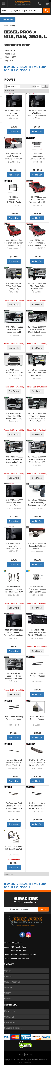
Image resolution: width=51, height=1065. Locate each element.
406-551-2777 (16, 942)
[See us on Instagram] (28, 935)
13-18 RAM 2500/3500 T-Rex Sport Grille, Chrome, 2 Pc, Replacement (37, 287)
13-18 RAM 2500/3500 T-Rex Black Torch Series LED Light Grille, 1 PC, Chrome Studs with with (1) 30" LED (14, 333)
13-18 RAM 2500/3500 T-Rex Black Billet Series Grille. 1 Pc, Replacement (14, 417)
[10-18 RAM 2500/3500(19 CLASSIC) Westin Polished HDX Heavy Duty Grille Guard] (13, 187)
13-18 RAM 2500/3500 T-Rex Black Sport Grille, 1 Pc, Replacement (14, 287)
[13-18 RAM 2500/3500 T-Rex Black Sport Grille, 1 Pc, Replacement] (13, 274)
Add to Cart (14, 131)
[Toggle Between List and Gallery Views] (45, 86)
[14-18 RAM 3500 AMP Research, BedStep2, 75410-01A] (37, 534)
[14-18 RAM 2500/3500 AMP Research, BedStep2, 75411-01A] (37, 491)
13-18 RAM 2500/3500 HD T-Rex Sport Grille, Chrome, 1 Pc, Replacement (37, 374)
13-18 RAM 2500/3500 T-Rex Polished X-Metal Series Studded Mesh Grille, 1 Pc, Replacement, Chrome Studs (37, 333)
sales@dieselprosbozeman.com (23, 954)
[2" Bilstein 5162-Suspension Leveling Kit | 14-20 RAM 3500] (37, 577)
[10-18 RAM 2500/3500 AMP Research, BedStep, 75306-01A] (13, 144)
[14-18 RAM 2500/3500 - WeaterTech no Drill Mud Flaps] (13, 491)
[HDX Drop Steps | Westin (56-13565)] (37, 664)
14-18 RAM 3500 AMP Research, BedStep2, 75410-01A (37, 546)
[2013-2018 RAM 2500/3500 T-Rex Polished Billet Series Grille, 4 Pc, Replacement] (13, 664)
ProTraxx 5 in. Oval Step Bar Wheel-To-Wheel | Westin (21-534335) (37, 807)
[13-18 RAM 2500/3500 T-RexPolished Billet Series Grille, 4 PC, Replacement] (37, 447)
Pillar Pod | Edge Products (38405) (37, 717)
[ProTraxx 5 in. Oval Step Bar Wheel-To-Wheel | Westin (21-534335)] (37, 794)
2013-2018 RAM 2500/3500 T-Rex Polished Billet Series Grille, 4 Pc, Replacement (14, 678)
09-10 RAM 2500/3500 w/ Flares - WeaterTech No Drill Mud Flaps (14, 114)
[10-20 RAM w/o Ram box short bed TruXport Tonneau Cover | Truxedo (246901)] (13, 231)
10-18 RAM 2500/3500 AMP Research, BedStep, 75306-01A (14, 156)
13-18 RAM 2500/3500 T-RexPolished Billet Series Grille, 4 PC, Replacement (37, 460)
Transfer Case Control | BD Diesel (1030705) (13, 847)
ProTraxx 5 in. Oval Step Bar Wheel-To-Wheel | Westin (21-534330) (14, 807)
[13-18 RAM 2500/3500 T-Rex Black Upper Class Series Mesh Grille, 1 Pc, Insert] (37, 403)
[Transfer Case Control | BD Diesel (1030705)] (13, 837)
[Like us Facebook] (22, 935)
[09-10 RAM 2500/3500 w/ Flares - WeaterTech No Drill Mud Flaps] (13, 101)
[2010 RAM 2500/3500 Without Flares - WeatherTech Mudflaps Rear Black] (13, 620)
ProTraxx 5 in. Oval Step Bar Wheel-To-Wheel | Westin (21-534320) (14, 763)
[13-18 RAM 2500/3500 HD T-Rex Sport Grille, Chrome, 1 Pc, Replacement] (37, 361)
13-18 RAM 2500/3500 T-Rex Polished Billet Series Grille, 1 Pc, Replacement (14, 460)
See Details (14, 304)
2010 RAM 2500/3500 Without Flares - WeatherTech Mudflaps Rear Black (13, 634)
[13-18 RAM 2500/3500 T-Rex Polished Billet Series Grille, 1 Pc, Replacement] (13, 447)
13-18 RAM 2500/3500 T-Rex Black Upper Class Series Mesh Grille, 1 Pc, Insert (37, 417)
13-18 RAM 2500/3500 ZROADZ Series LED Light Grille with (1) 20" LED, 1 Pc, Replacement (14, 375)
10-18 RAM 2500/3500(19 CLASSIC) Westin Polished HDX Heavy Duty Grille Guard (13, 202)
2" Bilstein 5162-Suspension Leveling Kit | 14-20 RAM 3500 (37, 589)
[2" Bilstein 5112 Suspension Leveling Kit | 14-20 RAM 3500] (13, 577)
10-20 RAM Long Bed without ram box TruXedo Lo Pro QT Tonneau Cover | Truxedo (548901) (37, 202)
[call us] (39, 3)
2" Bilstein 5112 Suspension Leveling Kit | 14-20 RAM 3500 (14, 589)
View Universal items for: (24, 68)
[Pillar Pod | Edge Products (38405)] (37, 707)
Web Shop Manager (25, 1062)
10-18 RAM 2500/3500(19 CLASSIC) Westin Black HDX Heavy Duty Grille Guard (37, 158)
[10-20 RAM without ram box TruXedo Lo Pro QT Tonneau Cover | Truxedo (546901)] (37, 231)
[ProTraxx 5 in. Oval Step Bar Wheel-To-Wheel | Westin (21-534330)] (13, 794)
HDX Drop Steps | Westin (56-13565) (37, 674)
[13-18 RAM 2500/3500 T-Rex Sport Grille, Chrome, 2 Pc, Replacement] (37, 274)
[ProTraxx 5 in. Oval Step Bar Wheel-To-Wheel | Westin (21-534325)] (37, 750)
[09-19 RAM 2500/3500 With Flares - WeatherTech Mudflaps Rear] (37, 101)
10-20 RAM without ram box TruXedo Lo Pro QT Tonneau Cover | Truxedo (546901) (37, 244)
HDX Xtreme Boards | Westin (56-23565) (14, 717)
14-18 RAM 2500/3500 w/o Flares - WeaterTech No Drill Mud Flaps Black (14, 547)
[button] (25, 10)
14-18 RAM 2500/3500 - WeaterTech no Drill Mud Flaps (14, 502)
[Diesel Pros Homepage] (22, 3)
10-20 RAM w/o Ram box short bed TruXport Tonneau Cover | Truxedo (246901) (14, 244)
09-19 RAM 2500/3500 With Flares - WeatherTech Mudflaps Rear (37, 114)
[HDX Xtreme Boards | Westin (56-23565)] (13, 707)
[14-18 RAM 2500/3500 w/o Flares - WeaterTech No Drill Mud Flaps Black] (13, 534)
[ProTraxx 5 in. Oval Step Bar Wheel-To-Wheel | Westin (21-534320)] (13, 750)
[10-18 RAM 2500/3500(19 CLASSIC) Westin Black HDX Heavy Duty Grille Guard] (37, 144)
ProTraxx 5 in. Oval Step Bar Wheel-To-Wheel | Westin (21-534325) (37, 763)
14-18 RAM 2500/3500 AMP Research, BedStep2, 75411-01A (37, 502)
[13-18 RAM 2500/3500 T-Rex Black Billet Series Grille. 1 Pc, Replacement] (13, 404)
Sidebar (10, 19)
